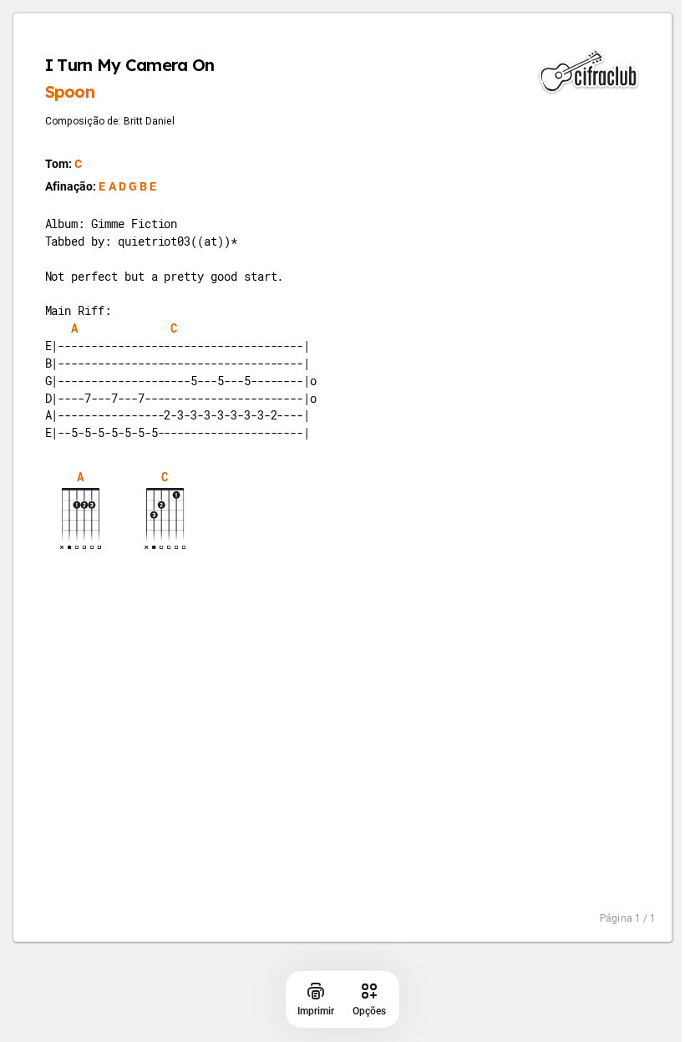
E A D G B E (127, 187)
